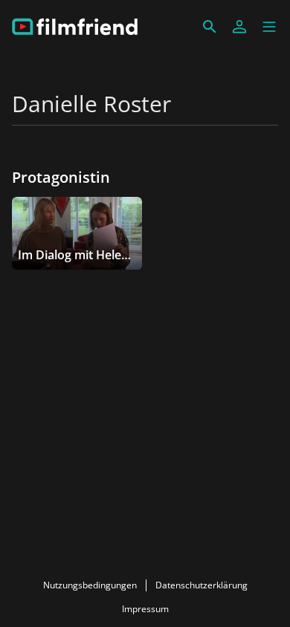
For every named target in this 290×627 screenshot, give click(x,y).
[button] (269, 27)
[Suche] (210, 27)
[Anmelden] (239, 27)
